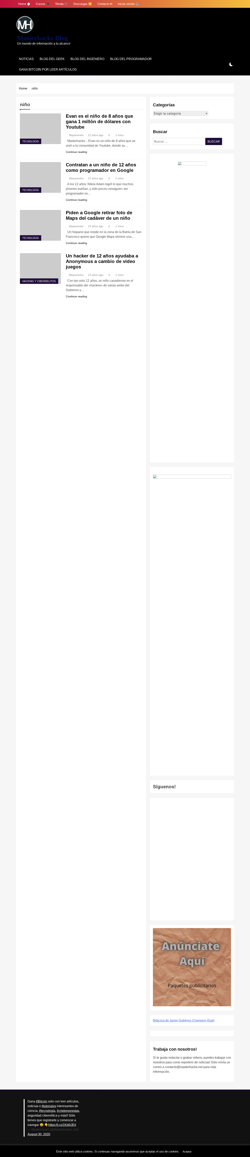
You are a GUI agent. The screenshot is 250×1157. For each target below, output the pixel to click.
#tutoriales (49, 1106)
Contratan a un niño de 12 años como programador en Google (101, 167)
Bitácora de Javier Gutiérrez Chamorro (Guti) (183, 1020)
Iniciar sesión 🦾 (128, 3)
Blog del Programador (131, 59)
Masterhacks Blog (42, 38)
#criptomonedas (68, 1110)
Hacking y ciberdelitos (39, 281)
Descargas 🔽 (82, 3)
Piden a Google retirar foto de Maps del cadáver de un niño (99, 215)
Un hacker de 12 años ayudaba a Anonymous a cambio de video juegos (102, 261)
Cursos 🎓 (43, 3)
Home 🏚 (24, 3)
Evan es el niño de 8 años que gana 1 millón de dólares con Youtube (99, 121)
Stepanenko (76, 135)
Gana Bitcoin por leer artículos (48, 69)
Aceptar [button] (187, 1151)
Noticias (26, 59)
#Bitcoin (41, 1101)
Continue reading (76, 151)
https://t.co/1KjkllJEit (62, 1125)
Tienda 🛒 (61, 3)
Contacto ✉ (104, 3)
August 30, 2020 (39, 1134)
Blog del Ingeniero (87, 59)
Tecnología (30, 141)
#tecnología (47, 1110)
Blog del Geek (52, 59)
